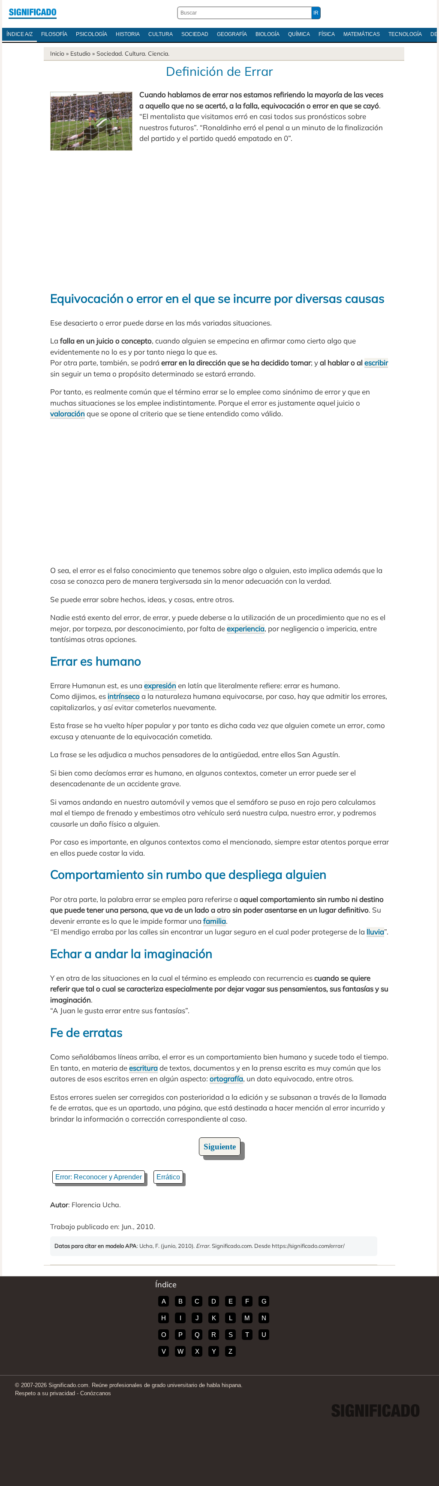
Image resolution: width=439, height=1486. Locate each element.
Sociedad (194, 34)
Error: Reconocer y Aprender (98, 1177)
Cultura (160, 34)
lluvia (375, 931)
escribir (376, 362)
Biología (268, 34)
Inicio (57, 53)
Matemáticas (361, 34)
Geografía (232, 34)
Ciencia (158, 53)
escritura (143, 1067)
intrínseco (124, 696)
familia (214, 920)
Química (299, 34)
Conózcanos (95, 1393)
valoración (67, 413)
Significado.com (33, 13)
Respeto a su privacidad (45, 1393)
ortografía (226, 1078)
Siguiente (220, 1146)
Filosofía (54, 34)
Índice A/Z (19, 34)
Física (327, 34)
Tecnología (405, 34)
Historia (128, 34)
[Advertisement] (219, 217)
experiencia (246, 628)
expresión (160, 685)
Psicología (91, 34)
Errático (168, 1177)
